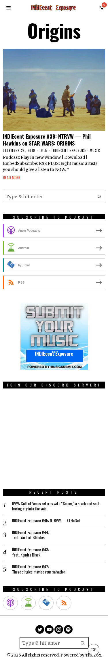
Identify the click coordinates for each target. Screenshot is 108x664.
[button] (99, 196)
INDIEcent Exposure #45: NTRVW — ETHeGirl (46, 520)
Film (44, 150)
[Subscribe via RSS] (63, 603)
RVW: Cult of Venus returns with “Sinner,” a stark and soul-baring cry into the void (56, 506)
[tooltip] (39, 629)
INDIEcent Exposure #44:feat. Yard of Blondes (30, 535)
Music (95, 150)
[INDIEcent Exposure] (54, 336)
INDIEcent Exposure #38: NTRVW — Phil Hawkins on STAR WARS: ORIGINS (47, 139)
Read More (11, 177)
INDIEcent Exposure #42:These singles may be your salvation (38, 569)
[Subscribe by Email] (46, 603)
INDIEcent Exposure (69, 150)
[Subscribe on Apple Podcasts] (10, 603)
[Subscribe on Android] (28, 603)
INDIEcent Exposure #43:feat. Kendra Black (30, 552)
